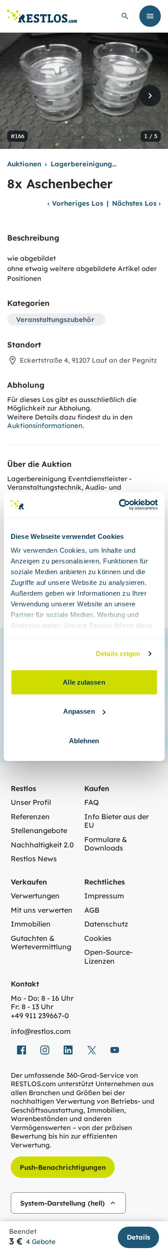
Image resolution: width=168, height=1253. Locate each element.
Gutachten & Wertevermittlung (41, 943)
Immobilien (31, 924)
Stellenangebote (39, 830)
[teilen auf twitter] (91, 1050)
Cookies (98, 938)
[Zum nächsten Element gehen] (150, 95)
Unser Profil (31, 802)
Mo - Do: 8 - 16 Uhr (42, 998)
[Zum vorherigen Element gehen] (18, 95)
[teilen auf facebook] (21, 1050)
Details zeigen (118, 653)
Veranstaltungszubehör (55, 319)
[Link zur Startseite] (42, 16)
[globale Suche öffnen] (125, 16)
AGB (91, 910)
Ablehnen (84, 740)
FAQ (91, 802)
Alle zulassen (84, 682)
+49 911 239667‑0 (40, 1016)
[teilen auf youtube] (114, 1050)
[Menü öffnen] (150, 16)
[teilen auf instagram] (45, 1050)
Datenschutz (106, 924)
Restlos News (34, 859)
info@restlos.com (41, 1031)
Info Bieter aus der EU (116, 821)
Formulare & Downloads (105, 844)
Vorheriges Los (75, 203)
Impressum (104, 896)
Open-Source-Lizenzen (108, 956)
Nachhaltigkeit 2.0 (42, 845)
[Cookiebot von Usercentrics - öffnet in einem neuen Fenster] (120, 505)
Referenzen (30, 817)
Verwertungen (35, 896)
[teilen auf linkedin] (68, 1050)
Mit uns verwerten (42, 910)
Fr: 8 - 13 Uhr (32, 1007)
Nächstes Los (136, 203)
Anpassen (79, 711)
